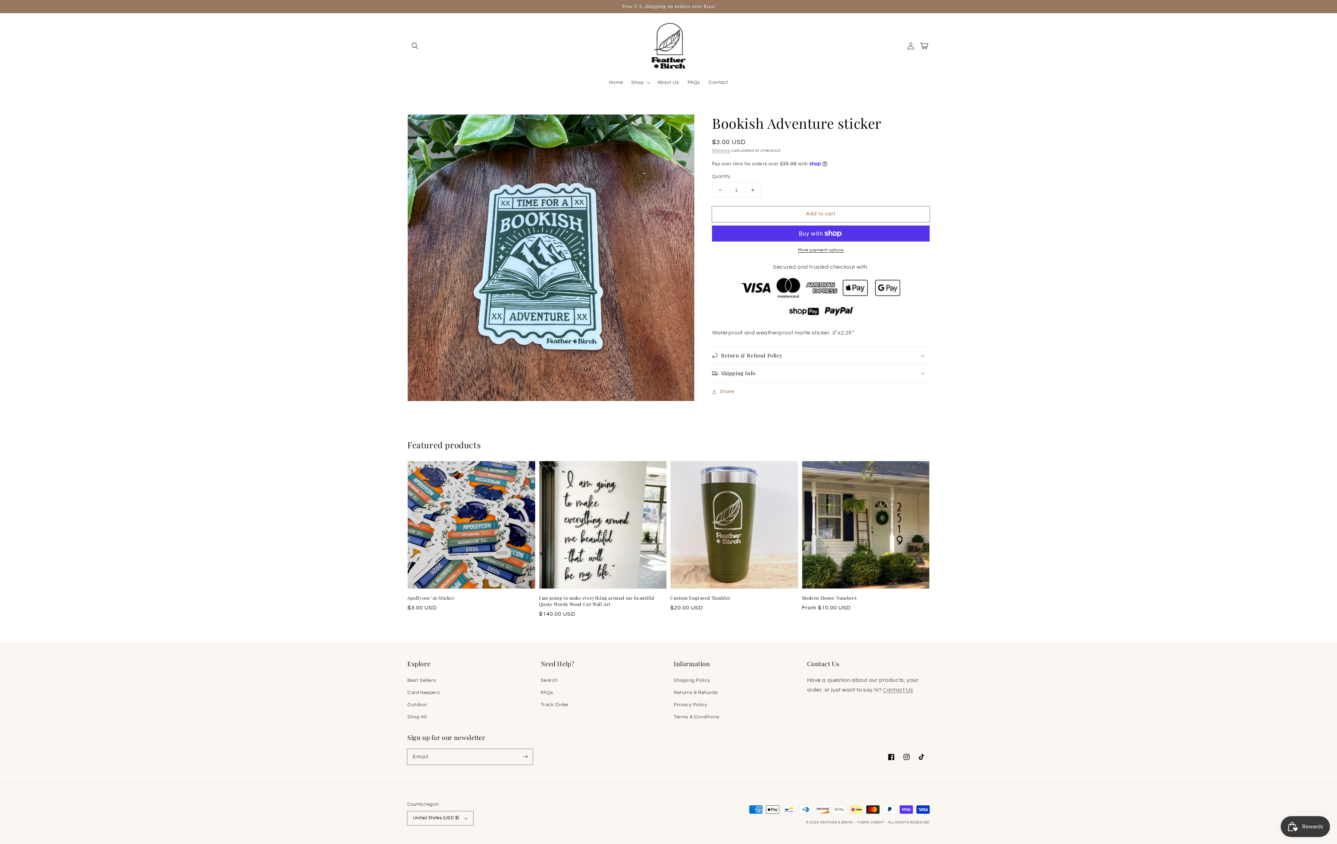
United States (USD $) (436, 817)
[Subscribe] (525, 756)
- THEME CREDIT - (871, 822)
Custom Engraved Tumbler (700, 598)
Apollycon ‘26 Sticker (431, 598)
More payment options (821, 250)
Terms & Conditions (697, 717)
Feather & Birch (836, 822)
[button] (415, 46)
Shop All (417, 717)
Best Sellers (421, 680)
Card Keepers (423, 692)
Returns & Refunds (696, 692)
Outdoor (417, 704)
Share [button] (727, 391)
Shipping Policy (692, 680)
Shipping (721, 150)
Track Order (555, 704)
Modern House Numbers (829, 598)
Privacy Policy (690, 704)
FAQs (547, 692)
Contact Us (898, 690)
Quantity (721, 176)
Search (549, 680)
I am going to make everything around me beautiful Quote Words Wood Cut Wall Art (597, 601)
